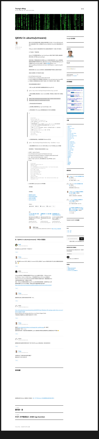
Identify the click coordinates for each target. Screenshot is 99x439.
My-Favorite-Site (71, 138)
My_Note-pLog (70, 134)
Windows (69, 153)
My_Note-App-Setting (72, 133)
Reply (17, 252)
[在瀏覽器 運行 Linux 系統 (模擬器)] (46, 218)
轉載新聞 (69, 163)
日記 (68, 159)
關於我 (82, 8)
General (69, 129)
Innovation (70, 130)
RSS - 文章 (69, 230)
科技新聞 (69, 162)
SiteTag (82, 87)
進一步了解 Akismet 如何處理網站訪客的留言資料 (43, 398)
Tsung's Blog (20, 9)
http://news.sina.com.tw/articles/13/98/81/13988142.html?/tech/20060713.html (33, 285)
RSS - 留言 (69, 231)
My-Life (69, 139)
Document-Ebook (71, 128)
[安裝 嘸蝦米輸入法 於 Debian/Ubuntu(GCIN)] (58, 218)
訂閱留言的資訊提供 (71, 269)
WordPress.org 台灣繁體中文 (73, 270)
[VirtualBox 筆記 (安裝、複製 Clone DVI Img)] (35, 218)
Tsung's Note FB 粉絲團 (73, 220)
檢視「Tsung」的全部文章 (56, 228)
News (69, 140)
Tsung (16, 45)
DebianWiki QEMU (33, 196)
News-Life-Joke (71, 144)
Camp (69, 127)
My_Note (69, 132)
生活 (68, 161)
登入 (68, 266)
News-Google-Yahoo (71, 142)
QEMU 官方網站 (32, 198)
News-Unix (70, 147)
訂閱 (81, 238)
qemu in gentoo (32, 199)
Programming (70, 152)
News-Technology (71, 146)
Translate (75, 75)
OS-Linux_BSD (70, 150)
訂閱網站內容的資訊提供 (72, 268)
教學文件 (69, 157)
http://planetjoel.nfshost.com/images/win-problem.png (31, 327)
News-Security (70, 145)
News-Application (71, 141)
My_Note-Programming (72, 135)
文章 (68, 158)
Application (70, 126)
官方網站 (48, 63)
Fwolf (19, 244)
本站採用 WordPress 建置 (25, 426)
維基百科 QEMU (32, 194)
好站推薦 (69, 156)
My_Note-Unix (17, 48)
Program (69, 151)
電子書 (69, 164)
